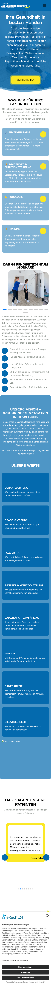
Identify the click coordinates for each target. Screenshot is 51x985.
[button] (25, 312)
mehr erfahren (25, 80)
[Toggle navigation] (44, 5)
